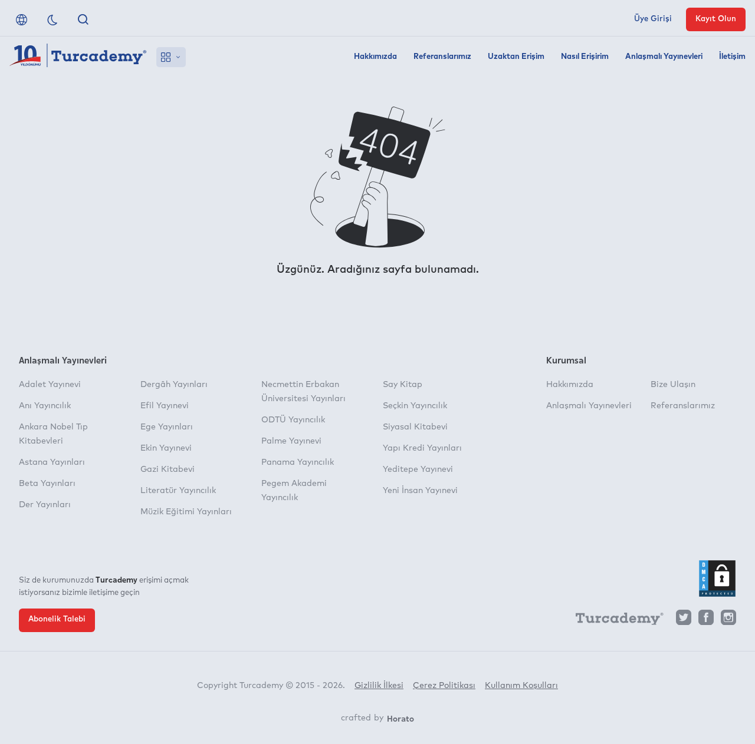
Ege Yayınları (166, 427)
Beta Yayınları (47, 484)
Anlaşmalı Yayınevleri (664, 57)
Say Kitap (402, 385)
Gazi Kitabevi (167, 469)
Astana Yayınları (52, 462)
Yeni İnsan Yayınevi (420, 491)
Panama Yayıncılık (297, 462)
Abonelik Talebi (57, 619)
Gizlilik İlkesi (378, 686)
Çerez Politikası (444, 686)
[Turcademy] (614, 621)
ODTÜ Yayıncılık (293, 420)
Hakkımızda (375, 57)
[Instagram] (728, 620)
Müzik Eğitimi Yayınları (186, 512)
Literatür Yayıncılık (178, 491)
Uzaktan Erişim (516, 57)
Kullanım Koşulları (521, 686)
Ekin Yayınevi (166, 448)
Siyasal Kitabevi (415, 427)
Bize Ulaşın (673, 385)
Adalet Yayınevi (50, 385)
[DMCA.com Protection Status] (717, 578)
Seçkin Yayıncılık (415, 406)
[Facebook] (706, 620)
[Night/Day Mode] (52, 19)
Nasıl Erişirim (585, 57)
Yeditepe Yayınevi (418, 469)
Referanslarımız (442, 57)
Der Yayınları (45, 505)
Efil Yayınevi (164, 406)
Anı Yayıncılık (45, 406)
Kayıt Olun (715, 19)
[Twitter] (683, 620)
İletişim (732, 57)
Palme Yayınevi (291, 441)
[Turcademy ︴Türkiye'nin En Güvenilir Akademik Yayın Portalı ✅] (78, 57)
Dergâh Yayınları (174, 385)
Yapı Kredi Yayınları (422, 448)
